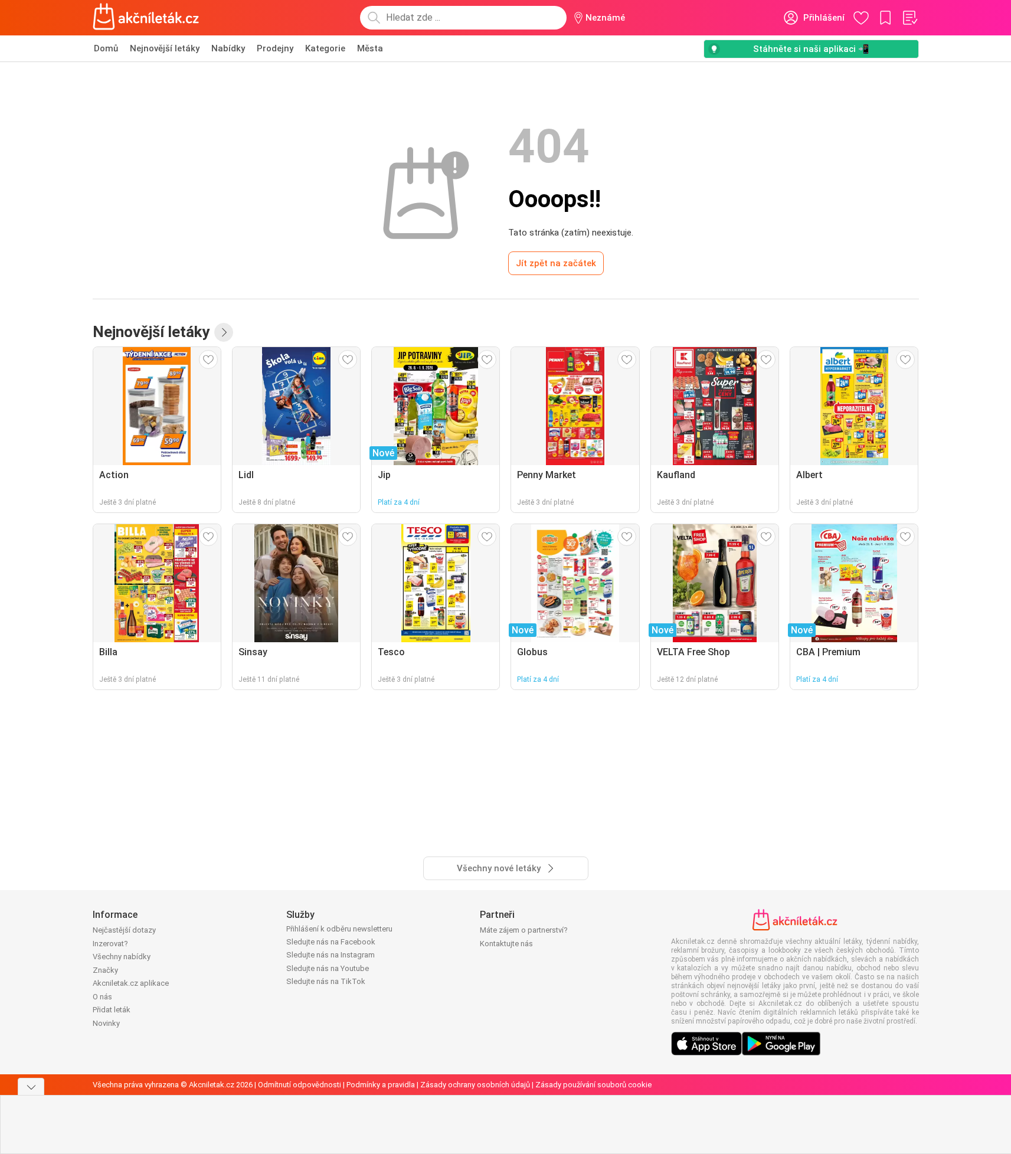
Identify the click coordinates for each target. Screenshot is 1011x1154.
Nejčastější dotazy (124, 930)
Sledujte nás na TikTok (325, 981)
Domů (106, 48)
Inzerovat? (110, 943)
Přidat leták (111, 1009)
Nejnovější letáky (164, 48)
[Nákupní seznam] (909, 17)
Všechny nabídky (121, 956)
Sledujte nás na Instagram (330, 954)
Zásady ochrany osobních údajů (475, 1084)
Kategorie (325, 48)
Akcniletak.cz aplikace (131, 983)
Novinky (106, 1023)
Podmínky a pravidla (380, 1084)
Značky (105, 970)
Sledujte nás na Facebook (330, 941)
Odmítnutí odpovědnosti (299, 1084)
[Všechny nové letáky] (223, 332)
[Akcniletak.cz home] (146, 17)
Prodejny (275, 48)
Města (370, 48)
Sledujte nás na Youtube (327, 968)
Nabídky (228, 48)
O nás (102, 996)
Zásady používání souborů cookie (593, 1084)
